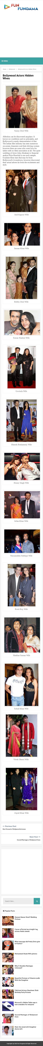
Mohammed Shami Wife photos (26, 954)
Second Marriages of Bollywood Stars (28, 840)
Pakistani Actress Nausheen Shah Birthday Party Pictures (26, 991)
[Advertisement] (21, 33)
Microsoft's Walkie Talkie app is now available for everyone (26, 1003)
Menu (5, 61)
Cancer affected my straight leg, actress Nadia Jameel (26, 930)
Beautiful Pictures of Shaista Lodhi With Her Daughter (27, 979)
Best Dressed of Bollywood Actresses (14, 829)
